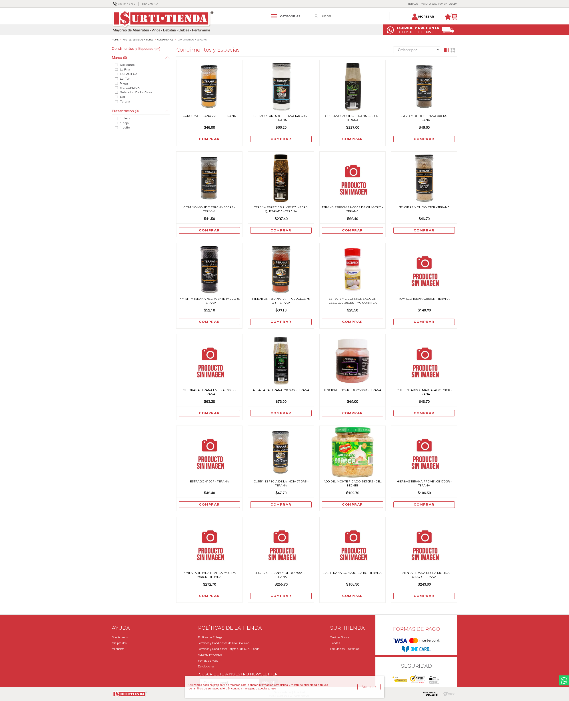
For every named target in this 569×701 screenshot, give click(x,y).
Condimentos (165, 39)
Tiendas (335, 643)
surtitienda (115, 39)
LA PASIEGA (128, 74)
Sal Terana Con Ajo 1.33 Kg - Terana (352, 572)
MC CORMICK (130, 87)
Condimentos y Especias (192, 39)
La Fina (125, 69)
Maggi (124, 83)
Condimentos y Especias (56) (136, 48)
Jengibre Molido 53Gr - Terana (424, 207)
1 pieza (125, 118)
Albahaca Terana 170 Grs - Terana (281, 390)
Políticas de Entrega (210, 637)
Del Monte (127, 64)
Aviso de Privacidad (210, 654)
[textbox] (355, 16)
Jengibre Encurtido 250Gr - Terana (352, 390)
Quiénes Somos (339, 637)
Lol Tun (125, 78)
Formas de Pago (208, 660)
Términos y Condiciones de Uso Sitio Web (223, 643)
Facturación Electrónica (344, 649)
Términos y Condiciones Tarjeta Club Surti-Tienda (228, 649)
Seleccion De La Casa (136, 92)
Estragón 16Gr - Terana (209, 481)
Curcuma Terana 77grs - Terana (209, 116)
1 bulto (125, 127)
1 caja (124, 123)
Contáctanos (120, 637)
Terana (125, 101)
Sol (122, 96)
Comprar (209, 139)
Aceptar (369, 687)
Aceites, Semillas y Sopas (138, 39)
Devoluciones (206, 666)
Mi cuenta (118, 649)
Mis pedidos (119, 643)
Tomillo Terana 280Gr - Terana (424, 298)
